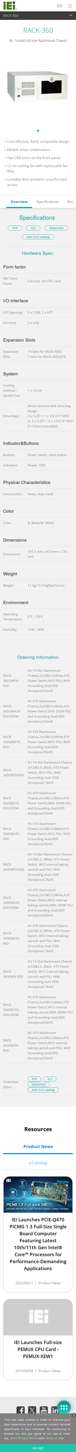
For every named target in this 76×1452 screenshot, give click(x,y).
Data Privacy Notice (24, 1438)
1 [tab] (38, 130)
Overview (19, 201)
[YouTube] (44, 1410)
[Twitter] (32, 1409)
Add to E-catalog (38, 237)
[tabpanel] (38, 88)
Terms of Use (54, 1438)
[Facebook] (20, 1410)
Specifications (47, 201)
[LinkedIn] (55, 1410)
